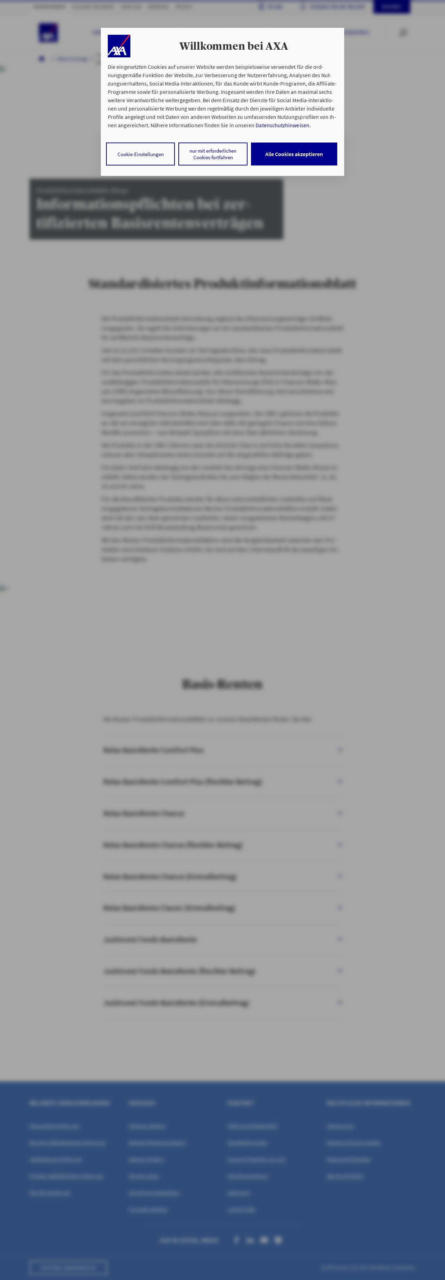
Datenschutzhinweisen (282, 125)
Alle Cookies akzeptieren (294, 154)
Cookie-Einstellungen (141, 154)
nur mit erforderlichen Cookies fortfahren (212, 154)
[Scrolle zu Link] (119, 46)
